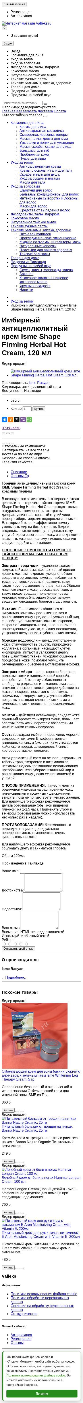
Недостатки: (12, 909)
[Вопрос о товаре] (3, 433)
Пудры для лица (32, 158)
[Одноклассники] (10, 419)
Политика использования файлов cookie (44, 1294)
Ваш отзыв (11, 928)
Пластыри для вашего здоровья (45, 250)
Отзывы (17, 1343)
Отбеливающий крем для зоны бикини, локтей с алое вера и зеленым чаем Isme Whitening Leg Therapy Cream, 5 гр (41, 1075)
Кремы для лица (32, 126)
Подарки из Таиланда (28, 262)
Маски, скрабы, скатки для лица (45, 146)
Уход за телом (22, 162)
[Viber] (23, 419)
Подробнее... (16, 977)
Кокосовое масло (25, 218)
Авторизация (21, 16)
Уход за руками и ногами (39, 178)
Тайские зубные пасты (29, 226)
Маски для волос (33, 206)
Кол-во (16, 408)
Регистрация (21, 12)
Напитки (26, 290)
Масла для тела (32, 182)
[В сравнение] (12, 433)
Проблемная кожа (34, 154)
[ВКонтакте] (4, 419)
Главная (8, 111)
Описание (19, 472)
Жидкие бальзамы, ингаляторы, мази (50, 242)
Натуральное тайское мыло (33, 222)
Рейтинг (8, 940)
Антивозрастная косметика (41, 130)
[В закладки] (8, 433)
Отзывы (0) (20, 476)
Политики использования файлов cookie (35, 1375)
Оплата (60, 111)
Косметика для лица (27, 123)
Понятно (42, 1393)
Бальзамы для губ (34, 150)
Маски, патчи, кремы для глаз (43, 138)
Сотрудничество (24, 1314)
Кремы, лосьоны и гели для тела (45, 170)
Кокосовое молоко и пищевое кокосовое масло (43, 280)
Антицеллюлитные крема (40, 166)
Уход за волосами (25, 186)
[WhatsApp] (29, 419)
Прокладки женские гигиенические (47, 238)
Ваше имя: (10, 871)
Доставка (45, 111)
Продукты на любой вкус (31, 266)
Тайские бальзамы (34, 254)
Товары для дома (25, 258)
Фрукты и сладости (34, 286)
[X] (16, 419)
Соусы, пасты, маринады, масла (46, 270)
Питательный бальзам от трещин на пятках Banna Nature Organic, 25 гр (37, 1128)
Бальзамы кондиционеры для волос (49, 194)
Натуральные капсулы (37, 246)
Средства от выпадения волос (44, 210)
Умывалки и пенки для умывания (46, 142)
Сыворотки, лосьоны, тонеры (43, 134)
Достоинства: (13, 890)
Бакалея (26, 274)
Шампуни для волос (35, 190)
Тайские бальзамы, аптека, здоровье (41, 230)
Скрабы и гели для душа (39, 174)
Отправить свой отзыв (18, 948)
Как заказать (26, 111)
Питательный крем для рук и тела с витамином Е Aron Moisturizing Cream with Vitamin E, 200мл (41, 1234)
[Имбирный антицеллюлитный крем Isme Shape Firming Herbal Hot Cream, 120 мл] (46, 375)
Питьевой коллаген (35, 234)
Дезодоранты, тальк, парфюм (35, 214)
